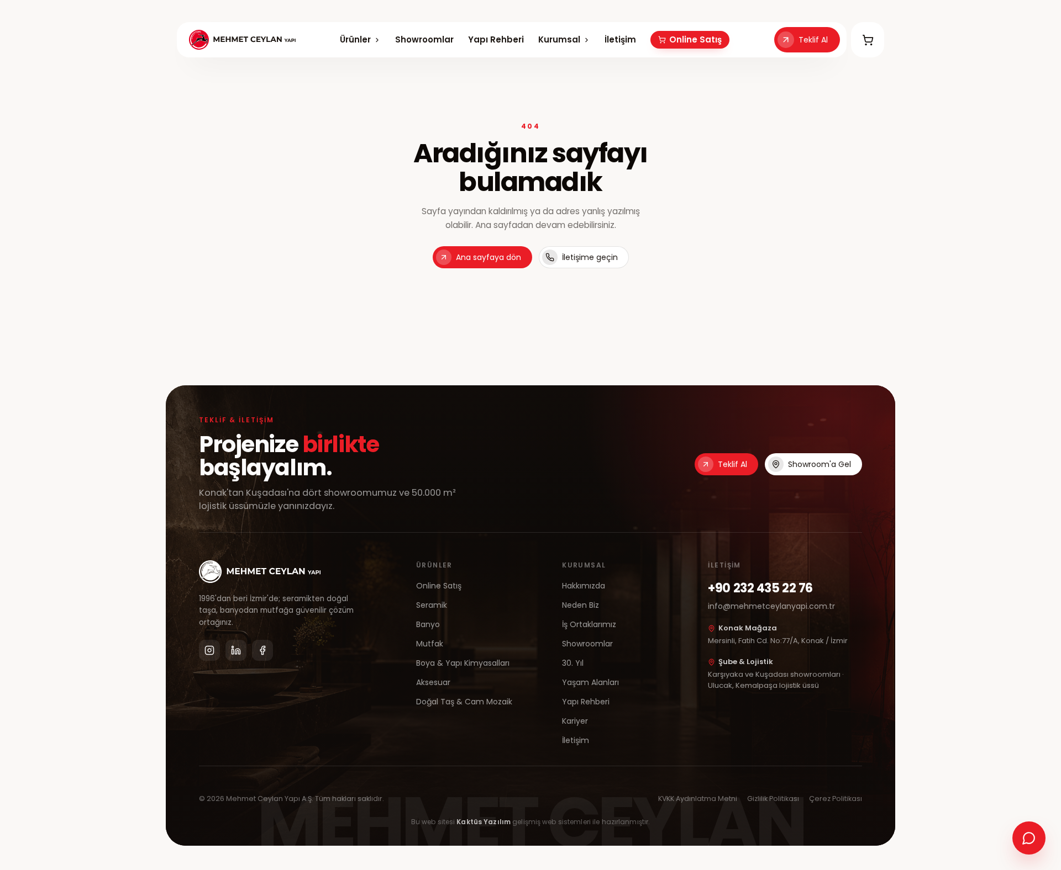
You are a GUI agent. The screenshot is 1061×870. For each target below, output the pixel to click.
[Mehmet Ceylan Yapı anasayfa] (242, 40)
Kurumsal (559, 40)
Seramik (431, 605)
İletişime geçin (590, 257)
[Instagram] (209, 650)
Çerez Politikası (835, 798)
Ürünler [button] (355, 39)
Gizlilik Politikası (773, 798)
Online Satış (695, 39)
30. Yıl (573, 663)
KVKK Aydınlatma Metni (697, 798)
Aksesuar (433, 682)
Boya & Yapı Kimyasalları (463, 663)
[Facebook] (262, 650)
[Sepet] (867, 39)
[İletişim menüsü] (1029, 838)
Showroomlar (424, 39)
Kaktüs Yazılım (483, 821)
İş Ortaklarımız (589, 624)
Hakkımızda (583, 585)
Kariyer (575, 720)
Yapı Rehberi (496, 39)
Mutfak (429, 643)
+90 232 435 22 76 (760, 588)
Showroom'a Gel (819, 464)
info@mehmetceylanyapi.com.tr (771, 606)
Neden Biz (580, 605)
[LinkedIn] (235, 650)
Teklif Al (813, 39)
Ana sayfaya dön (488, 257)
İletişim (620, 39)
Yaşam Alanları (590, 682)
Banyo (428, 624)
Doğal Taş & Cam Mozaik (464, 701)
